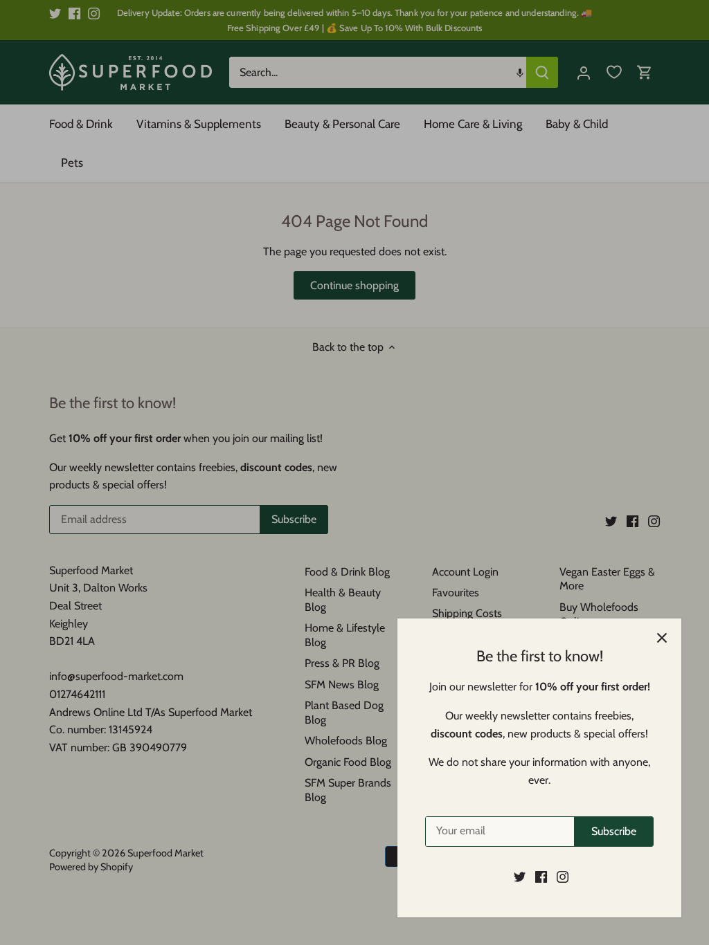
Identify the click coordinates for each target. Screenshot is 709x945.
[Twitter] (520, 876)
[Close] (662, 638)
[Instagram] (562, 876)
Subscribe (613, 831)
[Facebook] (541, 876)
